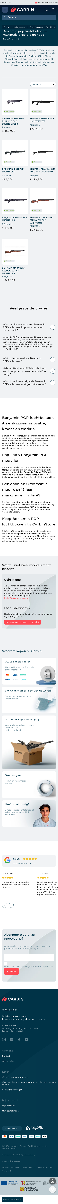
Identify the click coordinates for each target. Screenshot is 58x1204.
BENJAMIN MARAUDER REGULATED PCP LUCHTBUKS (13, 271)
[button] (28, 17)
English (41, 1167)
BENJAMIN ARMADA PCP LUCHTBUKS (14, 218)
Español (5, 1167)
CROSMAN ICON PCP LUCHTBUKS (13, 170)
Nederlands (7, 1171)
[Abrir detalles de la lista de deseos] (52, 1189)
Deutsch (49, 1167)
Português (15, 1167)
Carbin (6, 27)
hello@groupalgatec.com (16, 598)
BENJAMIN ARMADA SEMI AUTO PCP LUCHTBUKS (43, 170)
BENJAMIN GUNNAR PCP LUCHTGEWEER (42, 120)
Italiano (24, 1167)
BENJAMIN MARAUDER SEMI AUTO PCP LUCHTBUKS (41, 220)
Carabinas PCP (36, 27)
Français (32, 1167)
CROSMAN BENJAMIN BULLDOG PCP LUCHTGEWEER (13, 121)
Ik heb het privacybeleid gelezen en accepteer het (28, 966)
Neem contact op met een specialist (22, 622)
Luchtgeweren (19, 27)
